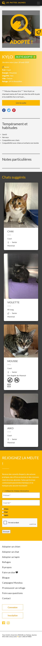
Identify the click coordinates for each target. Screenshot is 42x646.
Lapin (6, 515)
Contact (6, 598)
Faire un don (9, 572)
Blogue (6, 577)
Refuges (6, 562)
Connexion (13, 607)
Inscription (13, 615)
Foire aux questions (12, 593)
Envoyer (6, 531)
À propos (7, 567)
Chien (6, 509)
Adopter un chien (11, 546)
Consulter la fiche (21, 211)
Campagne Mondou (12, 582)
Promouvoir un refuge (13, 587)
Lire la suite (21, 103)
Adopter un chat (10, 551)
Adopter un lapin (11, 557)
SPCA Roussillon (15, 81)
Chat (6, 512)
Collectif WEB (26, 636)
